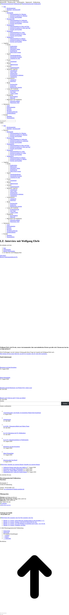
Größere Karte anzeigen (5, 505)
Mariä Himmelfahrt (5, 377)
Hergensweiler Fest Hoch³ (10, 460)
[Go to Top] (34, 611)
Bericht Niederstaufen (6, 257)
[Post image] (4, 366)
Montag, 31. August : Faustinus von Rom (14, 525)
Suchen (2, 401)
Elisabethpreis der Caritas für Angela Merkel (15, 472)
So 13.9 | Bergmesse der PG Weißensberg (14, 433)
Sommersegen (7, 419)
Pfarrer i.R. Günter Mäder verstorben (13, 470)
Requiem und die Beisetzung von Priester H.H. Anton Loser (16, 387)
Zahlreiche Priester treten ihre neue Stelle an (15, 467)
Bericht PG (15, 257)
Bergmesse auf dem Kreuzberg (8, 367)
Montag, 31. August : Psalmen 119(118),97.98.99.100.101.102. (20, 522)
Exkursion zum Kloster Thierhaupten (13, 469)
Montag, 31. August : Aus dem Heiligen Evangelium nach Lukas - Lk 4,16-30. (24, 523)
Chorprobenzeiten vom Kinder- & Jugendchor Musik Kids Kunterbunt (22, 412)
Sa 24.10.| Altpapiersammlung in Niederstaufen (15, 440)
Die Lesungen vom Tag (26, 517)
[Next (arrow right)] (2, 614)
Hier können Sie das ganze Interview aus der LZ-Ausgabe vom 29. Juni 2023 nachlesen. (23, 353)
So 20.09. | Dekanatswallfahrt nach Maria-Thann (16, 426)
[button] (6, 535)
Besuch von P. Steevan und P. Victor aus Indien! (13, 398)
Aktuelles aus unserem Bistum (32, 464)
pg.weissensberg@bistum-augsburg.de (14, 489)
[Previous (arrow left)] (0, 614)
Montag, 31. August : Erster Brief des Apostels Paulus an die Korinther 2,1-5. (23, 520)
